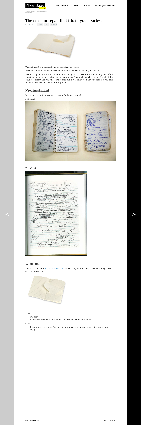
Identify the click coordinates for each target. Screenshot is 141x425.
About (76, 5)
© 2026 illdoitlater (32, 420)
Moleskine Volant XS (54, 268)
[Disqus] (70, 377)
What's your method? (105, 5)
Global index (62, 5)
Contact (87, 5)
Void (113, 420)
